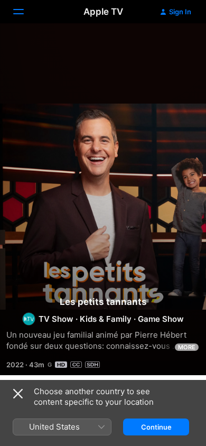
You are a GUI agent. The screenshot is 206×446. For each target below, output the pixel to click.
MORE (186, 347)
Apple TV (103, 11)
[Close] (18, 393)
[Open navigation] (24, 11)
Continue (156, 427)
